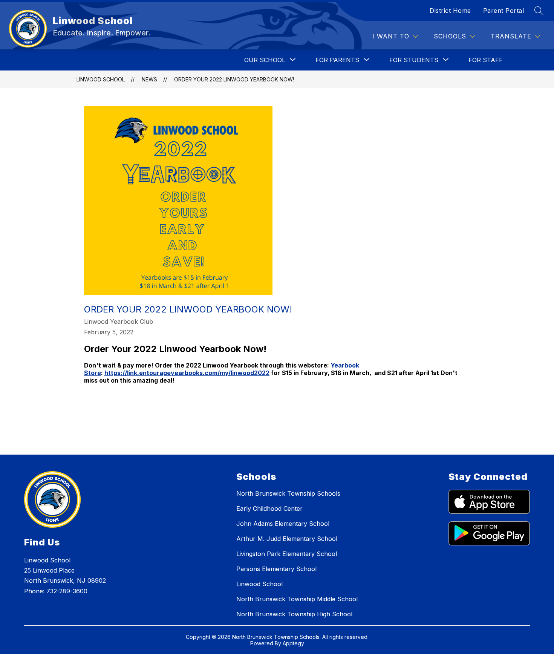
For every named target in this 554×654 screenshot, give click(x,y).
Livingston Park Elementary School (286, 554)
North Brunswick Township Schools (288, 493)
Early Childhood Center (269, 508)
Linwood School (101, 79)
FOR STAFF (485, 60)
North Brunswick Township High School (294, 614)
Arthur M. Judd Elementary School (286, 538)
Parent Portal (503, 10)
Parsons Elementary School (276, 569)
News (149, 79)
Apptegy (293, 643)
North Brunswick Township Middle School (297, 599)
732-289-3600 (66, 591)
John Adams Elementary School (282, 523)
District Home (450, 10)
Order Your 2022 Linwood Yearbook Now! (234, 79)
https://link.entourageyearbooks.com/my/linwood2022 (186, 373)
